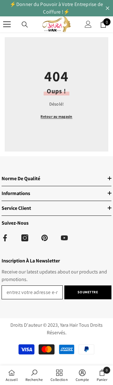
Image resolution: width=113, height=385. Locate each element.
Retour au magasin (56, 116)
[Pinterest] (44, 237)
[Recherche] (25, 24)
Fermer (107, 8)
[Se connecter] (88, 24)
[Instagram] (24, 237)
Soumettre (88, 292)
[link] (34, 375)
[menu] (7, 24)
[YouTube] (64, 237)
